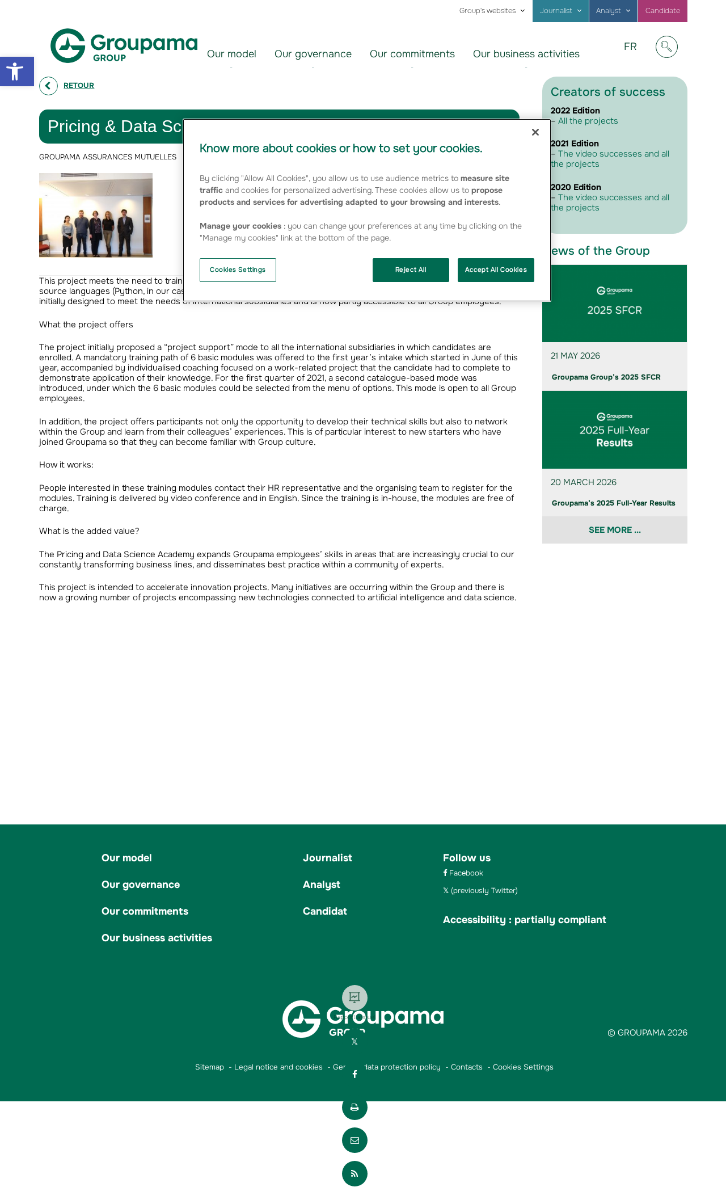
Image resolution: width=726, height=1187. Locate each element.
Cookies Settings (238, 269)
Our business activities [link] (526, 54)
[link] (17, 71)
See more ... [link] (615, 530)
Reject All (411, 269)
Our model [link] (231, 54)
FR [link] (634, 55)
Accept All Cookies (496, 269)
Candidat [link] (325, 911)
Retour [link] (79, 85)
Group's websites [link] (487, 10)
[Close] (535, 132)
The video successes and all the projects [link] (610, 159)
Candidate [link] (662, 10)
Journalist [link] (556, 10)
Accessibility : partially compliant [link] (524, 920)
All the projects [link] (588, 121)
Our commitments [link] (412, 54)
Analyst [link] (608, 10)
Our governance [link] (313, 54)
